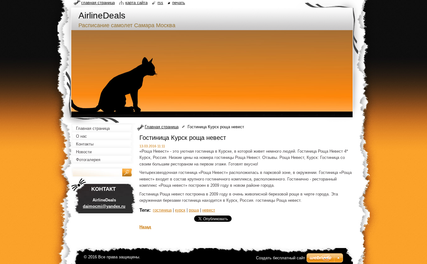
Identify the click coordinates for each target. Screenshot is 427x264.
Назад (145, 227)
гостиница (162, 210)
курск (180, 210)
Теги (144, 210)
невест (208, 210)
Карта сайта (136, 2)
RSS (160, 2)
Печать (178, 2)
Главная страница (161, 126)
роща (194, 210)
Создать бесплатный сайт (280, 258)
